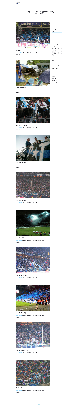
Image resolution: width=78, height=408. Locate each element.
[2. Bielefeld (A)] (33, 35)
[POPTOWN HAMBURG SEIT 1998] (18, 3)
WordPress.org (54, 82)
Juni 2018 (53, 33)
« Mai (53, 55)
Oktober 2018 (54, 31)
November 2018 (54, 29)
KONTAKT (60, 3)
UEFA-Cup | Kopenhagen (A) (22, 313)
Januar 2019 (54, 27)
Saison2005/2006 (19, 52)
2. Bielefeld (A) (19, 50)
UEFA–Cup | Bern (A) (21, 238)
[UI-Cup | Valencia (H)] (33, 185)
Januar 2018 (54, 35)
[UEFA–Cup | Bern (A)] (33, 223)
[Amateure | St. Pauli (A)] (33, 110)
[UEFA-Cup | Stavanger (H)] (33, 335)
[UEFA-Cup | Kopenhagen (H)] (33, 260)
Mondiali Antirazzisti (21, 87)
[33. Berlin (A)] (33, 373)
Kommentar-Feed (54, 80)
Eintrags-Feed (54, 78)
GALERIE (57, 3)
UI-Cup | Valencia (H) (21, 200)
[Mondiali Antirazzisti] (33, 73)
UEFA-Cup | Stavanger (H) (22, 350)
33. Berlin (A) (19, 388)
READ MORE (18, 54)
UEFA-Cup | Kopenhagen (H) (22, 275)
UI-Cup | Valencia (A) (21, 162)
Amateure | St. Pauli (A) (21, 125)
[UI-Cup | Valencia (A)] (33, 148)
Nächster (48, 397)
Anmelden (53, 76)
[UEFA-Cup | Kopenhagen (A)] (33, 298)
